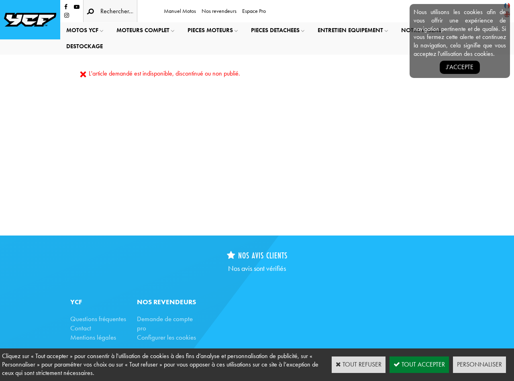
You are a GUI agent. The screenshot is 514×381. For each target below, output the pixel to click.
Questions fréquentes (98, 318)
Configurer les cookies (166, 337)
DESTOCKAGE (84, 46)
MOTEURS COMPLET (142, 30)
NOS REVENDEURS (166, 301)
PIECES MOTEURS (210, 30)
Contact (80, 328)
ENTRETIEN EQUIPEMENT (350, 30)
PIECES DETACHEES (275, 30)
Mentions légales (93, 337)
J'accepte (459, 67)
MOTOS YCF (82, 30)
